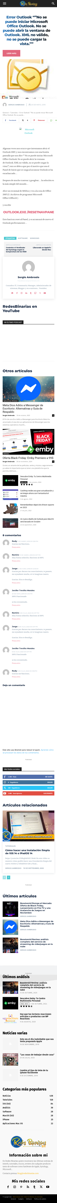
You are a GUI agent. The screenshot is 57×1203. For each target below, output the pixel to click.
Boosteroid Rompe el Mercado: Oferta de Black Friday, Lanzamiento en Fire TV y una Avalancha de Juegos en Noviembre (36, 908)
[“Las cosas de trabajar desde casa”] (10, 1059)
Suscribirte (47, 793)
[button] (4, 3)
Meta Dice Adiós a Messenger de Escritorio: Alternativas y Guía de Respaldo (23, 408)
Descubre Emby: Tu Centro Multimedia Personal (32, 999)
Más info (24, 482)
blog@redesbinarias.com (28, 1173)
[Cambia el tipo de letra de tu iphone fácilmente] (10, 1075)
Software (23, 238)
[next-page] (8, 877)
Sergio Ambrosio (16, 105)
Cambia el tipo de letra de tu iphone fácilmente (34, 1071)
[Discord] (12, 293)
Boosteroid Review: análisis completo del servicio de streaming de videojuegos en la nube (36, 943)
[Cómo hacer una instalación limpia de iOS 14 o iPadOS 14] (28, 826)
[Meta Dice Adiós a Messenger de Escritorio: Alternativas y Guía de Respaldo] (28, 389)
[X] (40, 293)
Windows (34, 238)
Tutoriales (14, 112)
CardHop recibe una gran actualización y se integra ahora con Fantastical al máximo (37, 493)
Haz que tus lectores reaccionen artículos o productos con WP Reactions (35, 1016)
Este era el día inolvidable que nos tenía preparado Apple (37, 1040)
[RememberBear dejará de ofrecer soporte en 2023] (10, 508)
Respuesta (16, 547)
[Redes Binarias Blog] (28, 1141)
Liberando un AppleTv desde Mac (42, 249)
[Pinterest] (21, 1187)
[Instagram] (22, 293)
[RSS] (28, 1187)
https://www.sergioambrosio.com (28, 281)
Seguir (49, 782)
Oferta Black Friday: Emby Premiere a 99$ (28, 458)
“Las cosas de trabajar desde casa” (37, 1054)
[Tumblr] (31, 293)
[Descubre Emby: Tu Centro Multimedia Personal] (10, 480)
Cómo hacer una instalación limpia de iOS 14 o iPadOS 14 (27, 852)
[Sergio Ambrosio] (5, 105)
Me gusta (48, 777)
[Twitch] (35, 293)
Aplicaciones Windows (10, 401)
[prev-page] (4, 877)
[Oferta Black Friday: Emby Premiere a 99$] (28, 442)
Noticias (6, 453)
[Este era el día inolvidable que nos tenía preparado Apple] (10, 1044)
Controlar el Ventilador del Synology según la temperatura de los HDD (16, 250)
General (6, 112)
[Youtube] (45, 293)
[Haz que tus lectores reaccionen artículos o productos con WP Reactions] (10, 1019)
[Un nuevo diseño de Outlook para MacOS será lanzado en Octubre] (10, 523)
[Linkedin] (26, 293)
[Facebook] (17, 293)
